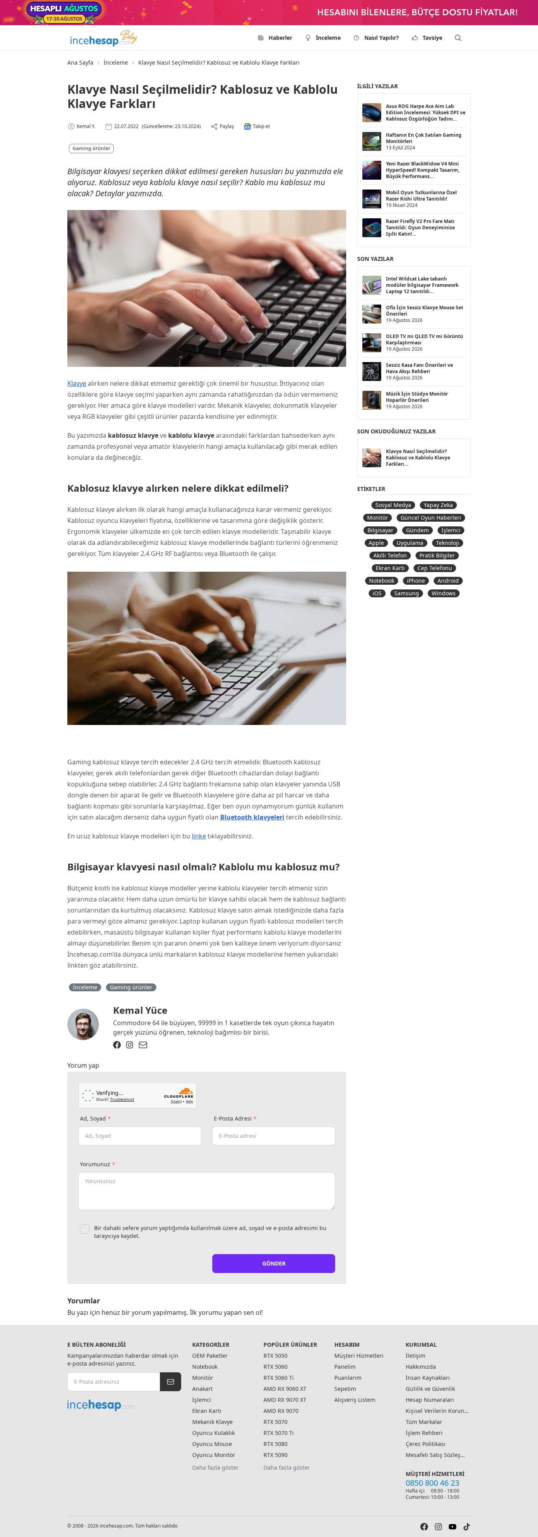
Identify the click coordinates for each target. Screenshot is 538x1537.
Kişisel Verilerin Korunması (437, 1410)
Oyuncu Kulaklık (213, 1433)
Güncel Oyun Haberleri (431, 517)
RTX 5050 (275, 1355)
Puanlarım (348, 1377)
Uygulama (410, 542)
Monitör (377, 517)
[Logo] (104, 37)
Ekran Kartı (390, 568)
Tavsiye (432, 37)
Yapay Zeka (438, 505)
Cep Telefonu (434, 568)
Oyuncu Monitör (213, 1455)
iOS (377, 593)
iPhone (416, 580)
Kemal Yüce (140, 1010)
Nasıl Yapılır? (381, 37)
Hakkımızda (421, 1366)
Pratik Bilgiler (437, 555)
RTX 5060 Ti (278, 1377)
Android (448, 580)
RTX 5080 (275, 1444)
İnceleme (328, 37)
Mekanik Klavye (212, 1421)
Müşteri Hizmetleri (359, 1355)
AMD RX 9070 (281, 1410)
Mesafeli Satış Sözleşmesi (437, 1455)
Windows (444, 593)
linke (199, 836)
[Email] (143, 1045)
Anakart (202, 1388)
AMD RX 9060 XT (284, 1388)
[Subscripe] (170, 1381)
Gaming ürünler (91, 148)
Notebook (381, 580)
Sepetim (345, 1388)
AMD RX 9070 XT (284, 1399)
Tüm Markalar (424, 1421)
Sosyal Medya (393, 505)
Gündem (417, 530)
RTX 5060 (275, 1366)
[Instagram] (130, 1045)
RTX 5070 (275, 1421)
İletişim (415, 1355)
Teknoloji (447, 542)
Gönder (274, 1263)
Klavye (76, 383)
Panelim (345, 1366)
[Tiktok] (467, 1527)
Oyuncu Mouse (212, 1444)
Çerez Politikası (425, 1444)
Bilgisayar (380, 530)
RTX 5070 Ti (278, 1433)
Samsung (406, 593)
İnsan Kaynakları (428, 1377)
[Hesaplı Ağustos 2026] (269, 12)
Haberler (280, 37)
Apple (376, 542)
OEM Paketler (210, 1355)
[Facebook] (117, 1045)
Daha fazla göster (215, 1467)
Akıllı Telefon (390, 555)
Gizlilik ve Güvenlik (430, 1388)
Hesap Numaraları (430, 1399)
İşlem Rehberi (424, 1433)
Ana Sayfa (80, 62)
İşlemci (451, 530)
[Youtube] (452, 1527)
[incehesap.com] (124, 1405)
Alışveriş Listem (354, 1399)
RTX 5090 (275, 1455)
